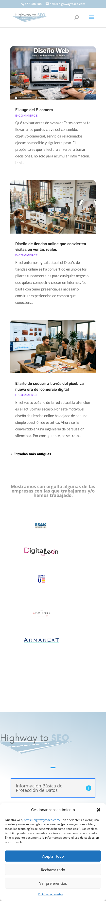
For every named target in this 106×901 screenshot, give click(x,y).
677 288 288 (33, 4)
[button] (98, 809)
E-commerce (26, 115)
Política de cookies (50, 894)
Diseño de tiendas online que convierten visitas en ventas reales (50, 247)
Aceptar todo (53, 856)
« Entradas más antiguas (31, 454)
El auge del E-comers (34, 110)
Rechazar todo (53, 869)
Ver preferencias (53, 883)
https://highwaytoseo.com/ (42, 820)
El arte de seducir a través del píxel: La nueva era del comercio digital (49, 386)
